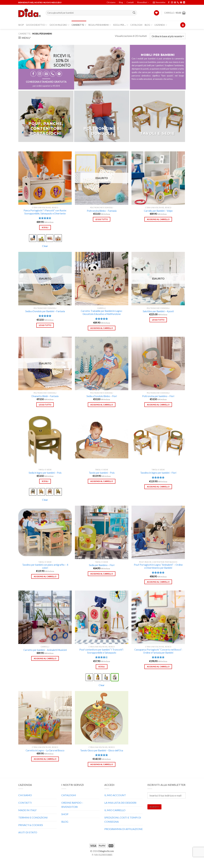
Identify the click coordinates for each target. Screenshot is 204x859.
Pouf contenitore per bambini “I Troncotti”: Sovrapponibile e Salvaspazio (101, 651)
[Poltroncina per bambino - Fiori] (158, 363)
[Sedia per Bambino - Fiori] (101, 532)
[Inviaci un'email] (175, 2)
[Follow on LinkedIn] (184, 2)
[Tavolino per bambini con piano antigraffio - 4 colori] (45, 532)
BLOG (147, 25)
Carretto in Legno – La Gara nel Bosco (45, 750)
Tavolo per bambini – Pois (102, 472)
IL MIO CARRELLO (114, 810)
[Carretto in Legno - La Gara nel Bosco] (45, 717)
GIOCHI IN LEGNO (58, 25)
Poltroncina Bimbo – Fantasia (102, 210)
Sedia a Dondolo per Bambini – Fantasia (45, 311)
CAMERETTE (78, 25)
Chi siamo (111, 2)
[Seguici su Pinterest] (181, 2)
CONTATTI (25, 802)
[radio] (32, 238)
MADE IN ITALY (27, 810)
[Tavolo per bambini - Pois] (101, 440)
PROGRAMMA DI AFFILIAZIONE (123, 828)
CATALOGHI (136, 25)
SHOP (21, 25)
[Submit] (134, 13)
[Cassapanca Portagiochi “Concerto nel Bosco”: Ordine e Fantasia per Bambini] (158, 617)
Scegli (45, 227)
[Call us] (178, 2)
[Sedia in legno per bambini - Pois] (45, 440)
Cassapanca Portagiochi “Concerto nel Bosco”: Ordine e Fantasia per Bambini (158, 651)
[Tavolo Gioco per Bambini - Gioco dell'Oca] (101, 717)
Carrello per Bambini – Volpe (158, 210)
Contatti (130, 2)
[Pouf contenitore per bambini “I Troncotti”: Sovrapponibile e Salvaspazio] (101, 617)
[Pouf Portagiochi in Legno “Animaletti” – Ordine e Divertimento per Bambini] (158, 532)
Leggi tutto (101, 219)
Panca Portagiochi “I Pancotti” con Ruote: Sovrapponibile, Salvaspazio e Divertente (45, 212)
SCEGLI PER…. (119, 25)
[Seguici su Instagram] (172, 2)
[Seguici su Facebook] (169, 2)
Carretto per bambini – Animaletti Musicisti (45, 650)
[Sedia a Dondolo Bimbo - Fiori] (101, 363)
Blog (121, 2)
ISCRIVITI (154, 807)
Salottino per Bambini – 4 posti (158, 311)
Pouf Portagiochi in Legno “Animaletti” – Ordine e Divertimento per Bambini (158, 566)
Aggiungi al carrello (158, 219)
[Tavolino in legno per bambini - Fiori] (158, 440)
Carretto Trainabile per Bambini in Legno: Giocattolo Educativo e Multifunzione (101, 312)
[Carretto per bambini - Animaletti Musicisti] (45, 617)
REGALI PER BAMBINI (98, 25)
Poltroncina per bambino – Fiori (158, 396)
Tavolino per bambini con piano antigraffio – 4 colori (45, 566)
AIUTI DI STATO (27, 832)
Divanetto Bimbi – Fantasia (45, 396)
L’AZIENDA (160, 25)
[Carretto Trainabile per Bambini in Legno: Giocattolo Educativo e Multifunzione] (101, 278)
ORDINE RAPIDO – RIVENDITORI (72, 804)
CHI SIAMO (25, 795)
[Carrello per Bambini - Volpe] (158, 178)
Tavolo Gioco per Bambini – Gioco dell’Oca (101, 750)
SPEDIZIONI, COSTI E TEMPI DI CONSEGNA (122, 819)
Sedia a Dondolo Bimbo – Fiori (102, 396)
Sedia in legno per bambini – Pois (45, 472)
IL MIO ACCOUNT (115, 795)
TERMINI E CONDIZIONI (33, 817)
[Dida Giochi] (29, 13)
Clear (45, 245)
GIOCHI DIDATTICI (35, 25)
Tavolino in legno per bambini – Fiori (158, 472)
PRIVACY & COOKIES (30, 824)
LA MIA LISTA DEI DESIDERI (120, 802)
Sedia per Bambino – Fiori (101, 565)
